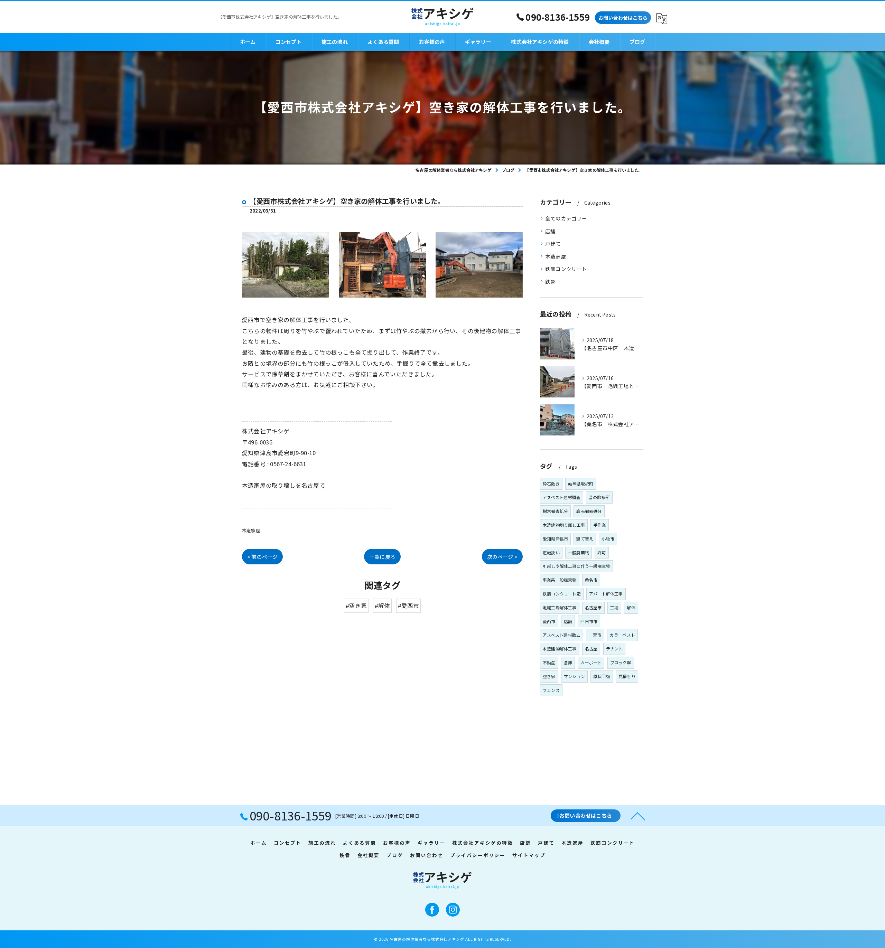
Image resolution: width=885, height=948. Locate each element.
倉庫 (568, 662)
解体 (631, 607)
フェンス (551, 690)
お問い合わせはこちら (623, 17)
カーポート (591, 662)
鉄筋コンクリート (566, 268)
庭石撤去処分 (589, 511)
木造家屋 (251, 530)
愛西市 (549, 621)
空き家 (549, 676)
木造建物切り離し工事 (564, 525)
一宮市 (595, 635)
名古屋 (591, 648)
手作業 (599, 525)
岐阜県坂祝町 (580, 484)
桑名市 (591, 580)
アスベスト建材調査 (561, 497)
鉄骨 (550, 281)
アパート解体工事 (606, 594)
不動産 (549, 662)
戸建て (553, 243)
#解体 (382, 605)
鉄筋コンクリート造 (562, 594)
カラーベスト (622, 635)
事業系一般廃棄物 (560, 580)
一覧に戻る (382, 556)
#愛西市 (408, 605)
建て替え (584, 539)
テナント (614, 648)
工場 (614, 607)
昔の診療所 (599, 497)
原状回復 (601, 676)
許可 (601, 552)
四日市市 (588, 621)
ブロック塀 (620, 662)
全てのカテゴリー (566, 218)
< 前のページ (262, 556)
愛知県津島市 (555, 539)
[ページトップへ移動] (638, 816)
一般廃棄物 (578, 552)
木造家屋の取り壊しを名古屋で (283, 485)
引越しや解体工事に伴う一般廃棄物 (576, 566)
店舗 (550, 231)
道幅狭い (551, 552)
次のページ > (502, 556)
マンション (574, 676)
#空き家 (356, 605)
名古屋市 (593, 607)
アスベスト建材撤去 (561, 635)
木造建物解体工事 (560, 648)
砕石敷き (551, 484)
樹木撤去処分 (555, 511)
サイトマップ (529, 855)
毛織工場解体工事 (560, 607)
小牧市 (608, 539)
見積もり (626, 676)
